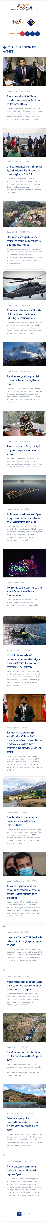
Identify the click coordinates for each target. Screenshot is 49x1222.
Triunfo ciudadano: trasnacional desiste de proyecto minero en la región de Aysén (22, 1170)
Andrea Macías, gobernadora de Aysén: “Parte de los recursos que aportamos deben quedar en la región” (24, 985)
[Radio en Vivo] (22, 33)
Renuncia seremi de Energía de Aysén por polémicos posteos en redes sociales (24, 450)
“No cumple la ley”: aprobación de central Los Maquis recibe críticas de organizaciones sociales (24, 240)
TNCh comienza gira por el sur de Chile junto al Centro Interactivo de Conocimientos (24, 591)
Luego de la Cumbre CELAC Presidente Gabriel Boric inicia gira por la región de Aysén (24, 940)
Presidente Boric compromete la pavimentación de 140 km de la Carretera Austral (22, 820)
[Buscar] (32, 33)
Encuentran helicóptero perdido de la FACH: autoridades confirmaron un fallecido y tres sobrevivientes (24, 314)
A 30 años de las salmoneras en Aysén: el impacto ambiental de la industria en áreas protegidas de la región (24, 517)
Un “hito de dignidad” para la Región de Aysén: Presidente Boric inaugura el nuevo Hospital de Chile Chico (24, 170)
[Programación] (27, 33)
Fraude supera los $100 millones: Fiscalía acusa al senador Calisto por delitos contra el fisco (23, 100)
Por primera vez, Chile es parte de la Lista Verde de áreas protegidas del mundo (23, 380)
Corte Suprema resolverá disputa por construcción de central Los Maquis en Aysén (24, 1055)
